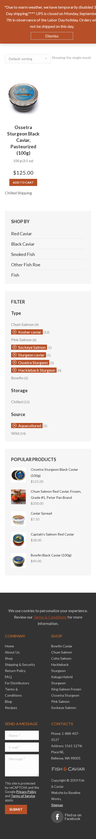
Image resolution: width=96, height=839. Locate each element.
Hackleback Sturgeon (36, 370)
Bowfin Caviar (61, 646)
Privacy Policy (26, 792)
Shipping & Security (20, 664)
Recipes (11, 707)
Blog (8, 701)
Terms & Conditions (50, 617)
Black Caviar (23, 244)
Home (9, 646)
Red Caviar (21, 233)
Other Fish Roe (25, 264)
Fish (15, 275)
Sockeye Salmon (32, 347)
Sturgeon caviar (31, 354)
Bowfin (17, 377)
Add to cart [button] (23, 182)
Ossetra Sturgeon (33, 362)
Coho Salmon (61, 658)
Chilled (17, 401)
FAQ (8, 677)
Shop (9, 658)
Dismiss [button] (52, 36)
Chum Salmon (22, 324)
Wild (15, 433)
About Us (12, 652)
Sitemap (57, 805)
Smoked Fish (23, 254)
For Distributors (17, 683)
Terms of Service (23, 796)
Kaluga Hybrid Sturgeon (62, 680)
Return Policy (15, 671)
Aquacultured (29, 425)
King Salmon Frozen (66, 689)
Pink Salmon (21, 339)
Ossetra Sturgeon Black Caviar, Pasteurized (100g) (23, 140)
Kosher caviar (29, 332)
